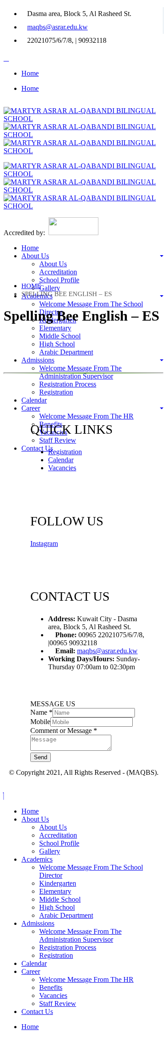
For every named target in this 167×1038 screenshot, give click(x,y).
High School (57, 344)
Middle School (60, 336)
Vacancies (62, 468)
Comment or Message (63, 730)
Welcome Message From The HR (86, 416)
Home (30, 73)
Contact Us (37, 448)
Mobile (40, 721)
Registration (56, 392)
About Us (35, 256)
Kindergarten (57, 883)
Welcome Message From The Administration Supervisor (80, 372)
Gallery (49, 288)
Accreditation (58, 272)
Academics (37, 859)
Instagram (44, 543)
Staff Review (57, 440)
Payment (17, 463)
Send (40, 757)
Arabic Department (66, 352)
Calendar (34, 400)
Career (30, 408)
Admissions (37, 360)
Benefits (50, 987)
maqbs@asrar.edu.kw (57, 27)
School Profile (59, 280)
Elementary (55, 328)
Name (41, 712)
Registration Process (67, 384)
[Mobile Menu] (6, 58)
